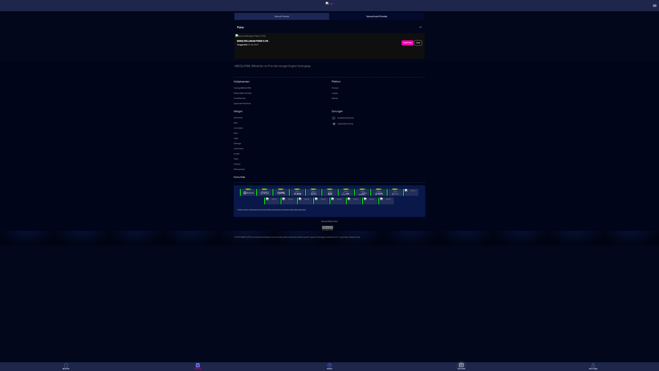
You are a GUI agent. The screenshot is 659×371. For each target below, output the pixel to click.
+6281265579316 (345, 124)
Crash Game (238, 148)
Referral (335, 98)
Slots (236, 123)
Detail (418, 43)
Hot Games (238, 117)
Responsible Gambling (242, 93)
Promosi (335, 88)
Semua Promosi (281, 16)
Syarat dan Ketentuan (242, 103)
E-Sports (237, 164)
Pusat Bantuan (240, 98)
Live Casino (238, 128)
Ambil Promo (407, 43)
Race (236, 133)
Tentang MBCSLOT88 (242, 88)
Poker (240, 27)
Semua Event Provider (376, 16)
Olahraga (237, 143)
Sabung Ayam (239, 169)
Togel (236, 138)
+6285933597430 (345, 118)
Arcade (236, 154)
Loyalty (335, 93)
